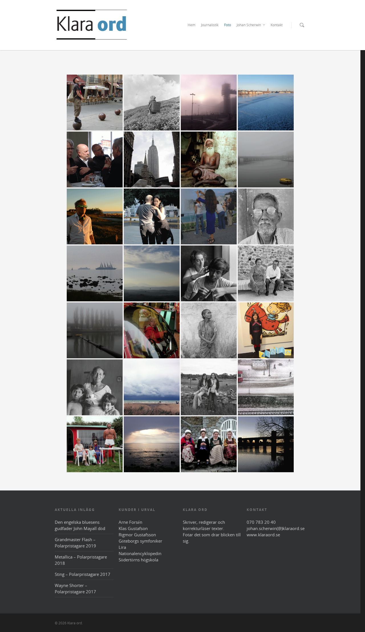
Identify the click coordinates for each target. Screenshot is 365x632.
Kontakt (277, 25)
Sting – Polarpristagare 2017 (82, 574)
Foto (227, 25)
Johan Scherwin (249, 25)
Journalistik (209, 25)
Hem (191, 25)
